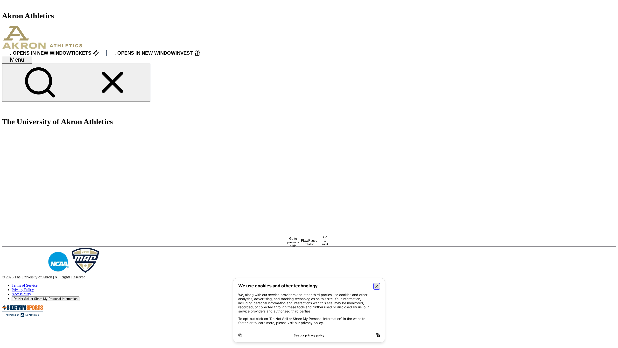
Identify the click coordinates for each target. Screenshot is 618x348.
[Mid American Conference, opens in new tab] (85, 273)
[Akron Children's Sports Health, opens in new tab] (121, 273)
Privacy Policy (23, 290)
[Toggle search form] (76, 83)
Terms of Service (24, 285)
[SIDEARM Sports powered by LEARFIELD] (22, 316)
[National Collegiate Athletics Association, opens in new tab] (58, 273)
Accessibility (21, 294)
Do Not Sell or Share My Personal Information (45, 299)
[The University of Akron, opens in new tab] (24, 273)
